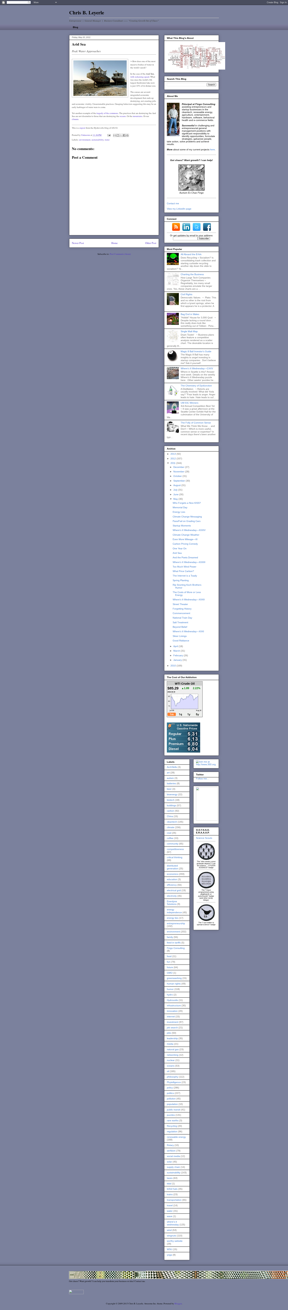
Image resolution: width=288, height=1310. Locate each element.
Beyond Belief (180, 627)
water (107, 139)
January (177, 660)
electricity (172, 896)
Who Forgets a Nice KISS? (187, 503)
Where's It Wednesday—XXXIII (189, 562)
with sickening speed (139, 76)
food (169, 956)
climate (75, 119)
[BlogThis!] (118, 135)
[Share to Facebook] (124, 135)
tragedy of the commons (107, 113)
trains (170, 1194)
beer (169, 789)
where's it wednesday (173, 1223)
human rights (174, 983)
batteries (171, 783)
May (175, 499)
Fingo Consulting (176, 948)
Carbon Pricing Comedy (185, 543)
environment (84, 139)
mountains (137, 116)
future (170, 967)
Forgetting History (182, 608)
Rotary (170, 1145)
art (168, 772)
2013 (173, 454)
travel (170, 1205)
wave (169, 1216)
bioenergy (172, 794)
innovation (172, 1011)
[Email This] (114, 135)
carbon (170, 810)
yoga (169, 1254)
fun (168, 961)
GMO (169, 972)
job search (172, 1027)
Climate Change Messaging (187, 516)
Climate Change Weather (186, 534)
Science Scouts (204, 838)
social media (173, 1156)
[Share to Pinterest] (127, 135)
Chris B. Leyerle (86, 12)
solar (169, 1161)
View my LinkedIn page (179, 208)
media (170, 1044)
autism (170, 778)
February (178, 655)
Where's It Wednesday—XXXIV (189, 530)
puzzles (171, 1115)
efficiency (172, 885)
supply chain (173, 1167)
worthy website (174, 1241)
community (172, 843)
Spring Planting (181, 580)
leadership (172, 1038)
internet (171, 1016)
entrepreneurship (176, 923)
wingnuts (171, 1235)
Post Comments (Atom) (120, 253)
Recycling (172, 1126)
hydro (170, 994)
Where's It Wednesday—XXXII (189, 599)
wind (169, 1230)
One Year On (179, 548)
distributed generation (172, 867)
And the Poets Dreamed (185, 557)
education (172, 879)
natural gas (173, 1049)
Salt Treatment (180, 622)
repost (82, 127)
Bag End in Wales (190, 314)
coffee (170, 838)
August (177, 485)
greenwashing (174, 978)
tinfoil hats (172, 1189)
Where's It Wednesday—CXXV (197, 368)
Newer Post (78, 243)
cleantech (172, 821)
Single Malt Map (189, 331)
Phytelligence (174, 1082)
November (179, 471)
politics (170, 1093)
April (176, 646)
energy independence (174, 911)
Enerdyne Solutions (172, 903)
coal (169, 832)
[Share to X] (121, 135)
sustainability (98, 139)
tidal (169, 1183)
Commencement (181, 613)
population (172, 1104)
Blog (75, 27)
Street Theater (180, 604)
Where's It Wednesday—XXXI (188, 631)
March (177, 650)
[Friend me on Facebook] (207, 819)
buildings (171, 805)
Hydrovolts (172, 1000)
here (212, 149)
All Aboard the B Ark (191, 254)
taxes (169, 1178)
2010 (173, 665)
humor (170, 989)
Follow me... (202, 778)
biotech (170, 800)
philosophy (172, 1076)
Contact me (173, 203)
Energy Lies (179, 512)
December (179, 467)
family (170, 937)
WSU (169, 1249)
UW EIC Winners (189, 402)
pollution (171, 1098)
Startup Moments (182, 525)
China (170, 816)
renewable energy (176, 1137)
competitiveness (175, 849)
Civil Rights (186, 294)
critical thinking (174, 857)
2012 (173, 458)
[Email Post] (108, 134)
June (176, 494)
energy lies (172, 918)
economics (172, 874)
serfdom (171, 1150)
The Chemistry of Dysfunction (196, 385)
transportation (174, 1200)
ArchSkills (172, 767)
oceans (123, 116)
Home (114, 243)
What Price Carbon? (183, 571)
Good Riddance (181, 640)
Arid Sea (177, 553)
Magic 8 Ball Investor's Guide (196, 351)
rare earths (172, 1120)
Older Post (150, 243)
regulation (172, 1131)
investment (172, 1022)
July (175, 489)
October (177, 476)
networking (172, 1055)
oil (168, 1071)
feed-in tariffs (174, 942)
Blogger (178, 1303)
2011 (173, 463)
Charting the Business (192, 274)
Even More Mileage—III (185, 539)
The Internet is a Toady (185, 575)
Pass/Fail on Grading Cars (186, 521)
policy (170, 1087)
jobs (169, 1033)
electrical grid (174, 890)
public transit (173, 1109)
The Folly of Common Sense (196, 422)
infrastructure (174, 1005)
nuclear (171, 1060)
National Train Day (182, 617)
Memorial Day (180, 507)
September (179, 480)
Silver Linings (180, 636)
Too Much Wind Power (184, 566)
